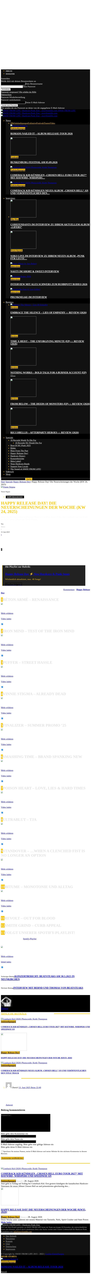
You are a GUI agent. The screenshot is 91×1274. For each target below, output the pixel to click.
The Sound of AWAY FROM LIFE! (25, 469)
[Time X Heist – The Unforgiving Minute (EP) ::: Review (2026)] (23, 333)
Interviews (10, 198)
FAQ (8, 1244)
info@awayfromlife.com (23, 1231)
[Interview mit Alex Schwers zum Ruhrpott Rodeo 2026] (20, 276)
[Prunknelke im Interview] (25, 289)
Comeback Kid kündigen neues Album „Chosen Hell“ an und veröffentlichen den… (49, 192)
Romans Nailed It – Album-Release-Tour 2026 (41, 133)
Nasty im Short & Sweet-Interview (34, 271)
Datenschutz (6, 94)
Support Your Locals (19, 466)
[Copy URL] (32, 539)
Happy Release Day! (19, 453)
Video (52, 123)
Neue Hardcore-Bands (20, 464)
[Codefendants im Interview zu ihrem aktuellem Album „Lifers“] (23, 217)
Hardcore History (17, 456)
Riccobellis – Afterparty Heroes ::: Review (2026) (44, 432)
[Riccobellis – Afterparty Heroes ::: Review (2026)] (23, 425)
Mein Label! (15, 461)
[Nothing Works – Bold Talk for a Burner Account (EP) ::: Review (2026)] (23, 365)
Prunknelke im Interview (28, 297)
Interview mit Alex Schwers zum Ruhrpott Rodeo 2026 (48, 284)
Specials (9, 437)
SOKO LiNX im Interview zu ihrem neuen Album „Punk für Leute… (47, 257)
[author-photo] (6, 1006)
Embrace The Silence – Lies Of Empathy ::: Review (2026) (48, 312)
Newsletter (10, 74)
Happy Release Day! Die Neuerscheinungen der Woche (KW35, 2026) (36, 1058)
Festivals (40, 123)
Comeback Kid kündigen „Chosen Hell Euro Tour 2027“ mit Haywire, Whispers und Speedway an (42, 1174)
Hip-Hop (15, 219)
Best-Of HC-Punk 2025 (20, 445)
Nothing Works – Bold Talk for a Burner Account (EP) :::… (48, 374)
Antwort (9, 1105)
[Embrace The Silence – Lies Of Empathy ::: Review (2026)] (29, 305)
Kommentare (69, 589)
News (8, 120)
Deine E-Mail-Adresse (35, 102)
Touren (47, 123)
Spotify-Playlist (29, 939)
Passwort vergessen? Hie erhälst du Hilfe (18, 92)
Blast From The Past (19, 451)
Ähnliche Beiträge (14, 1013)
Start (3, 482)
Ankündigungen (21, 123)
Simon (3, 526)
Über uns (9, 71)
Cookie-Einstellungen (54, 1254)
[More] (41, 539)
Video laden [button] (6, 619)
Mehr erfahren (7, 613)
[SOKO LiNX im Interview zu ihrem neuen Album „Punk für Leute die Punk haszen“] (23, 248)
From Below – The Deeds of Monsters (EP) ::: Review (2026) (50, 403)
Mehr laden (6, 1222)
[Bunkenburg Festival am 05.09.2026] (23, 154)
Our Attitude (11, 1236)
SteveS (19, 1181)
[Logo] (29, 113)
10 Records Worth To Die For (23, 440)
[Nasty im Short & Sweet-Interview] (23, 263)
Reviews (9, 302)
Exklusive (32, 123)
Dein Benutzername (34, 84)
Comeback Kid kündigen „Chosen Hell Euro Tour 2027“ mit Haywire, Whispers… (48, 176)
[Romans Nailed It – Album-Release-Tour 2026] (18, 126)
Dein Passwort (29, 86)
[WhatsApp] (18, 539)
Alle (12, 123)
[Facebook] (4, 539)
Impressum (10, 1249)
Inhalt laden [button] (6, 962)
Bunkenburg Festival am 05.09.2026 (33, 162)
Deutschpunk (17, 250)
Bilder (13, 448)
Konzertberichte (17, 458)
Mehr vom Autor (40, 1013)
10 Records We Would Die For (28, 443)
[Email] (11, 539)
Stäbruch (10, 471)
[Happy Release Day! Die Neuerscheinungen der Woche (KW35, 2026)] (14, 1050)
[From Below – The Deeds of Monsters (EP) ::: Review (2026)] (23, 396)
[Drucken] (25, 539)
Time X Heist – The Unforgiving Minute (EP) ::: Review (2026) (47, 342)
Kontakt (9, 1241)
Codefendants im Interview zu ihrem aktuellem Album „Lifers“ (50, 225)
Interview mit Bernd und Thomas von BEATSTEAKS (48, 987)
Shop (8, 474)
